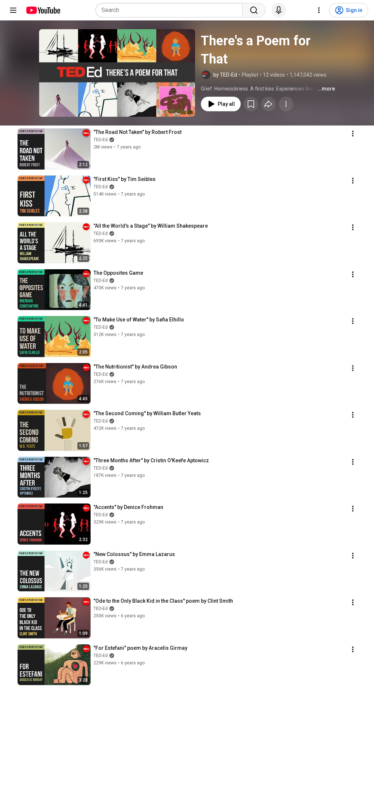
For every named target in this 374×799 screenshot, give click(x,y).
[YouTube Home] (42, 10)
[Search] (254, 10)
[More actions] (286, 104)
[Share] (268, 104)
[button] (117, 73)
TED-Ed (101, 139)
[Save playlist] (251, 104)
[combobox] (171, 10)
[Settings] (318, 10)
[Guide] (13, 10)
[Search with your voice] (278, 10)
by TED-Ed (225, 75)
